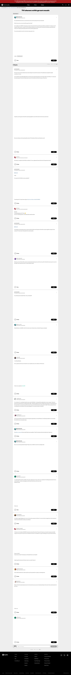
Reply (54, 60)
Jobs (15, 658)
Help (28, 5)
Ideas (42, 5)
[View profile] (15, 17)
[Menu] (69, 5)
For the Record (17, 660)
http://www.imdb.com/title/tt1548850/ (33, 199)
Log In (66, 4)
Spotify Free (46, 665)
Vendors (25, 665)
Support (35, 656)
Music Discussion (13, 7)
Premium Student (47, 663)
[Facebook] (67, 655)
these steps (41, 2)
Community (6, 5)
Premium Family (47, 660)
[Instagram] (61, 655)
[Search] (63, 5)
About (16, 656)
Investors (26, 663)
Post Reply (54, 646)
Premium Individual (47, 656)
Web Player (36, 658)
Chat (35, 5)
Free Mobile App (37, 660)
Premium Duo (46, 658)
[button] (56, 17)
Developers (26, 658)
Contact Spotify (37, 663)
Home (7, 7)
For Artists (26, 656)
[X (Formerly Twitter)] (64, 655)
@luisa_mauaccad (19, 432)
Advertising (26, 660)
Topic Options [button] (15, 13)
